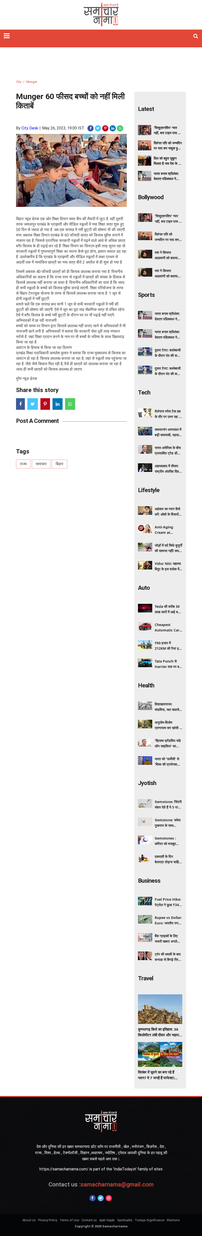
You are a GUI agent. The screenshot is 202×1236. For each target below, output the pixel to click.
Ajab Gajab (107, 1220)
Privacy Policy (47, 1220)
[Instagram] (109, 1198)
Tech (144, 392)
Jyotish (147, 783)
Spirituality (124, 1220)
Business (149, 880)
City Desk (29, 128)
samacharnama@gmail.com (101, 1184)
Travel (145, 978)
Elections (173, 1220)
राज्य (23, 464)
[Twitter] (101, 1198)
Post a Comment (37, 420)
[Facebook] (92, 1198)
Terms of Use (69, 1220)
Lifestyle (148, 490)
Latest (146, 109)
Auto (144, 587)
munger (31, 82)
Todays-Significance (149, 1220)
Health (146, 685)
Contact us (89, 1220)
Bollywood (151, 197)
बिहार (59, 464)
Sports (146, 294)
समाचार (41, 464)
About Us (29, 1220)
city (18, 82)
